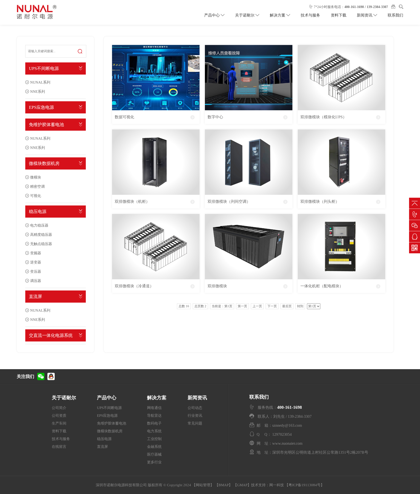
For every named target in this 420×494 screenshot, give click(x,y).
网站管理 (203, 485)
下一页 (272, 306)
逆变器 (35, 262)
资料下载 (338, 15)
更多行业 (154, 462)
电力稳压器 (39, 225)
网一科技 (276, 485)
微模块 (35, 177)
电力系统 (154, 431)
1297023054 (282, 434)
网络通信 (154, 408)
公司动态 (195, 408)
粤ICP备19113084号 (305, 485)
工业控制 (154, 439)
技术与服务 (310, 15)
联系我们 (395, 15)
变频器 (35, 253)
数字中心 (215, 117)
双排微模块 (217, 286)
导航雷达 (154, 415)
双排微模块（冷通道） (134, 286)
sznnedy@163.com (287, 425)
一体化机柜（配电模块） (321, 286)
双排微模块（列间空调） (229, 201)
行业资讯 (195, 415)
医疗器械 (154, 454)
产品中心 (212, 15)
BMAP (224, 485)
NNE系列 (37, 91)
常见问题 (195, 423)
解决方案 (278, 15)
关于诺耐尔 (245, 15)
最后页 (287, 306)
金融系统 (154, 447)
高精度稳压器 (41, 234)
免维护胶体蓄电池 (46, 124)
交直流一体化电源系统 (51, 335)
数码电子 (154, 423)
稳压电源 (37, 211)
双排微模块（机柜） (132, 201)
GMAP (242, 485)
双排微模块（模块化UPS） (323, 117)
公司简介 (59, 408)
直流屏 (35, 296)
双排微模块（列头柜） (319, 201)
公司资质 (59, 415)
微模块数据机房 (44, 163)
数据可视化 (124, 117)
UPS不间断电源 (44, 68)
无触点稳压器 (41, 244)
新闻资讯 (365, 15)
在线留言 (59, 447)
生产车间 (59, 423)
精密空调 (37, 186)
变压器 (35, 271)
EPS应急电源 (41, 107)
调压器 (35, 280)
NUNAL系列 (40, 82)
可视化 (35, 195)
